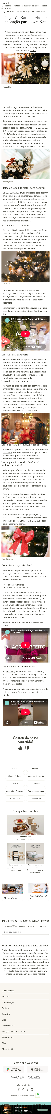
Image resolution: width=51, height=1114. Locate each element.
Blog (4, 1019)
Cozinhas (36, 783)
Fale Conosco (8, 1037)
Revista (5, 1008)
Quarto (15, 783)
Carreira (6, 1014)
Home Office (15, 798)
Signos (14, 768)
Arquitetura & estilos (14, 791)
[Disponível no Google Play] (13, 1069)
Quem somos (8, 990)
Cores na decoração (36, 776)
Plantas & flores (14, 776)
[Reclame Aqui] (37, 1095)
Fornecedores (8, 1025)
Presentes (36, 768)
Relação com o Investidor (13, 1031)
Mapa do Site (8, 1049)
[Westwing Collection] (17, 1077)
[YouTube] (18, 1090)
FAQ (4, 1043)
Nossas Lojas (8, 1002)
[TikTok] (27, 1090)
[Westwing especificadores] (33, 1077)
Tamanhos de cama (36, 791)
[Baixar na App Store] (37, 1069)
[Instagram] (32, 1090)
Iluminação (36, 798)
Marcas (5, 996)
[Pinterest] (23, 1090)
